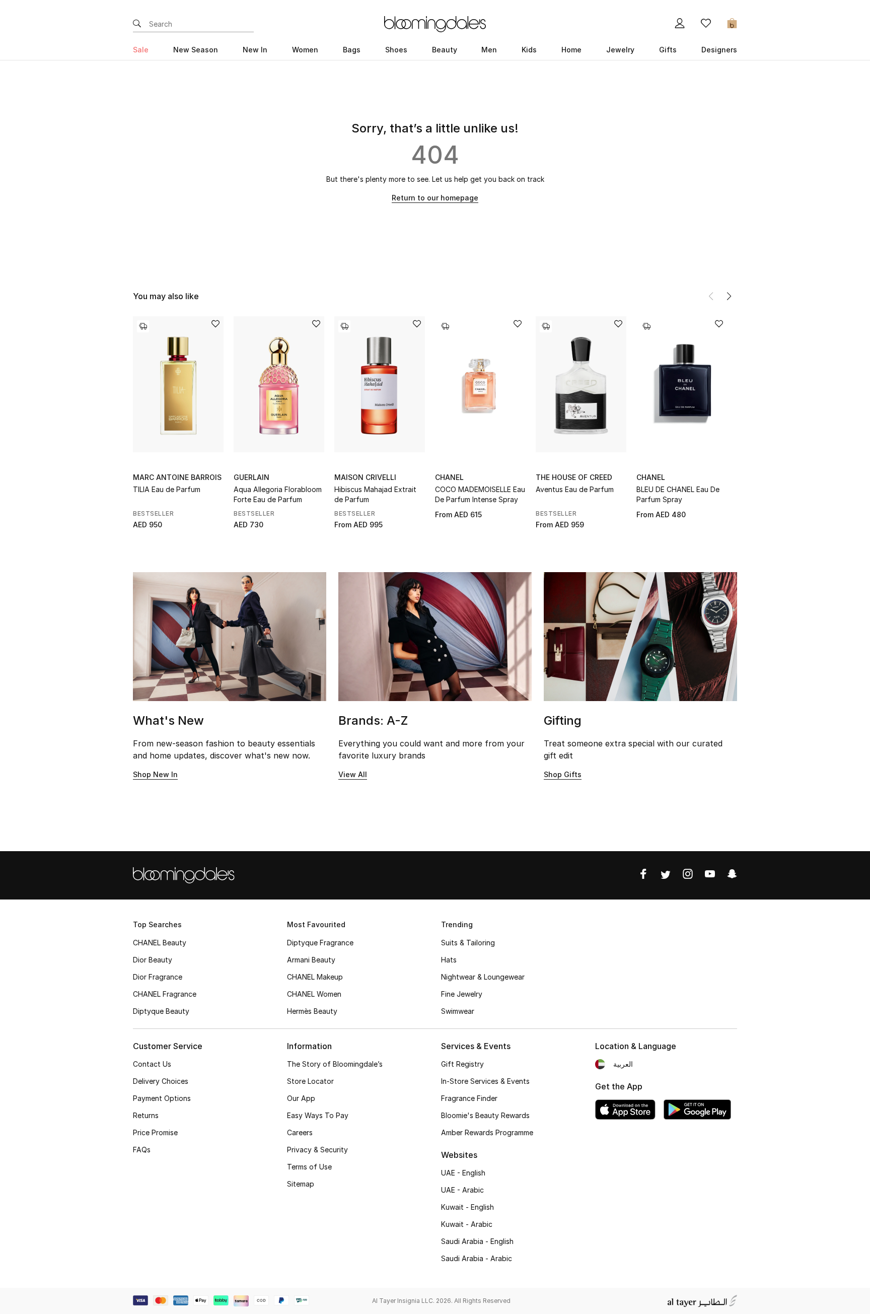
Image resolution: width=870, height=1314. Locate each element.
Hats (449, 959)
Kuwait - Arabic (466, 1224)
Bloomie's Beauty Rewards (485, 1115)
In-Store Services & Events (485, 1081)
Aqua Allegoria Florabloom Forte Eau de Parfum (278, 494)
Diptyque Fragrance (320, 942)
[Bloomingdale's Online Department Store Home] (435, 23)
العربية (623, 1064)
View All (352, 774)
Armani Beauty (311, 959)
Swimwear (457, 1011)
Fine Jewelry (461, 994)
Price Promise (155, 1132)
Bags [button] (351, 49)
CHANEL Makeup (315, 977)
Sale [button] (141, 49)
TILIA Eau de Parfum (166, 489)
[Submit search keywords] (137, 24)
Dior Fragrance (157, 977)
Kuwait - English (467, 1207)
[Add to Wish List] (215, 324)
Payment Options (162, 1098)
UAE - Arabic (462, 1190)
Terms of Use (309, 1166)
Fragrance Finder (469, 1098)
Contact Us (152, 1064)
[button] (729, 296)
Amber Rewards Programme (487, 1132)
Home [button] (571, 49)
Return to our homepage (435, 197)
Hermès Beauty (312, 1011)
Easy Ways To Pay (317, 1115)
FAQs (142, 1149)
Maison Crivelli (365, 477)
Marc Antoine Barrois (177, 477)
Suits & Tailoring (468, 942)
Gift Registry (462, 1064)
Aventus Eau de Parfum (575, 489)
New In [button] (255, 49)
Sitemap (300, 1184)
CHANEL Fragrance (164, 994)
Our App (301, 1098)
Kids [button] (529, 49)
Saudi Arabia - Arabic (476, 1258)
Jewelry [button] (620, 49)
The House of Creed (574, 477)
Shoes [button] (396, 49)
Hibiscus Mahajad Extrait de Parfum (375, 494)
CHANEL (449, 477)
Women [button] (305, 49)
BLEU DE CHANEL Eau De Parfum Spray (677, 494)
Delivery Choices (160, 1081)
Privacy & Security (317, 1149)
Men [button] (489, 49)
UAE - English (463, 1172)
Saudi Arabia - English (477, 1241)
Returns (146, 1115)
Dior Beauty (152, 959)
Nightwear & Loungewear (483, 977)
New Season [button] (195, 49)
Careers (300, 1132)
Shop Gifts (563, 774)
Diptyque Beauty (161, 1011)
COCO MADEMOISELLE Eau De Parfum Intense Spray (480, 494)
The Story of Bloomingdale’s (335, 1064)
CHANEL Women (314, 994)
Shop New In (155, 774)
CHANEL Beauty (159, 942)
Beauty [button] (444, 49)
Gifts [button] (668, 49)
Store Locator (310, 1081)
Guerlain (251, 477)
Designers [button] (719, 49)
